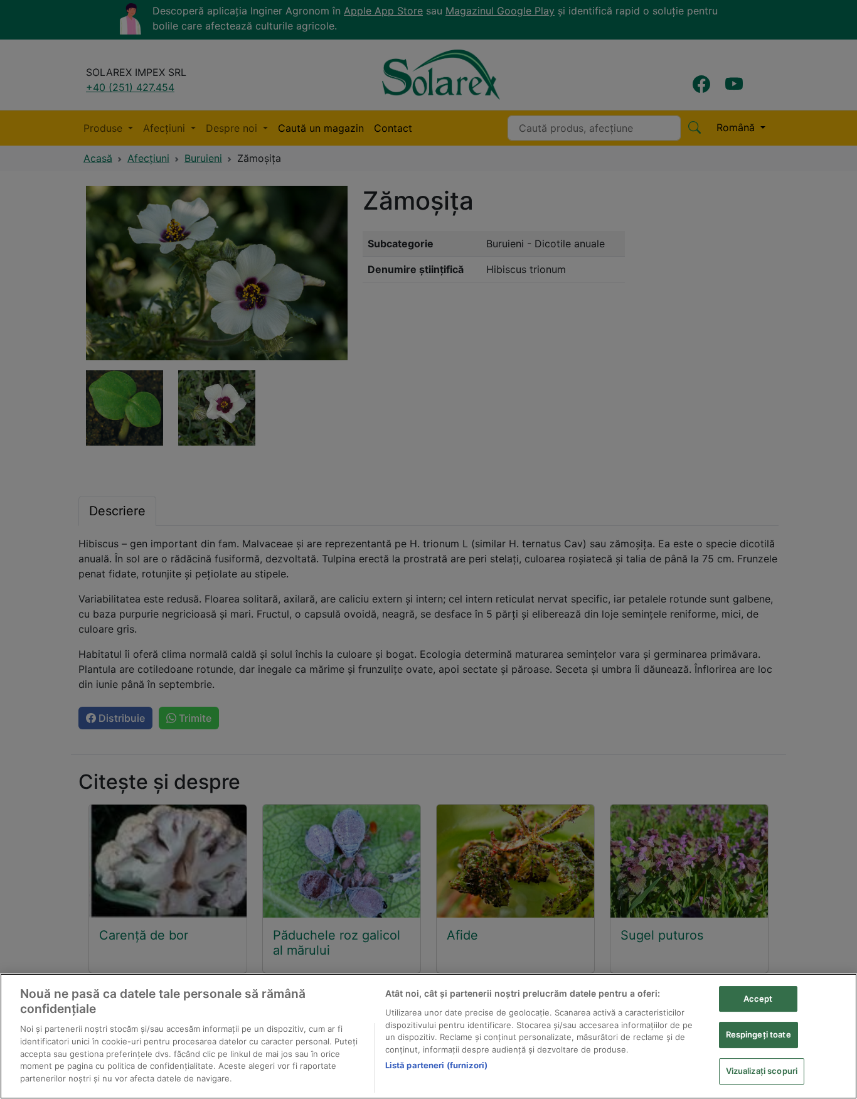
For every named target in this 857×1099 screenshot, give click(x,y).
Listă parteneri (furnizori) (436, 1065)
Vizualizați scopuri (761, 1071)
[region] (428, 1036)
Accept (758, 999)
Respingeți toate (758, 1034)
